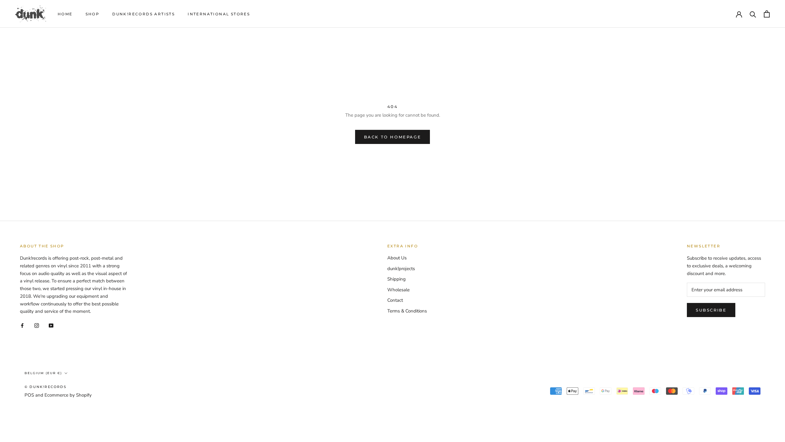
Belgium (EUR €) (43, 373)
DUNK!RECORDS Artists (143, 14)
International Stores (219, 14)
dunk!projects (401, 269)
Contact (395, 300)
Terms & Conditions (407, 311)
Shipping (396, 279)
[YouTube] (51, 325)
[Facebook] (22, 325)
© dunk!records (46, 387)
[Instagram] (36, 325)
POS (29, 395)
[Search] (753, 14)
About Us (397, 258)
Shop (93, 14)
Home (65, 14)
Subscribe (711, 310)
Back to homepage (392, 136)
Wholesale (398, 290)
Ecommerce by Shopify (68, 395)
